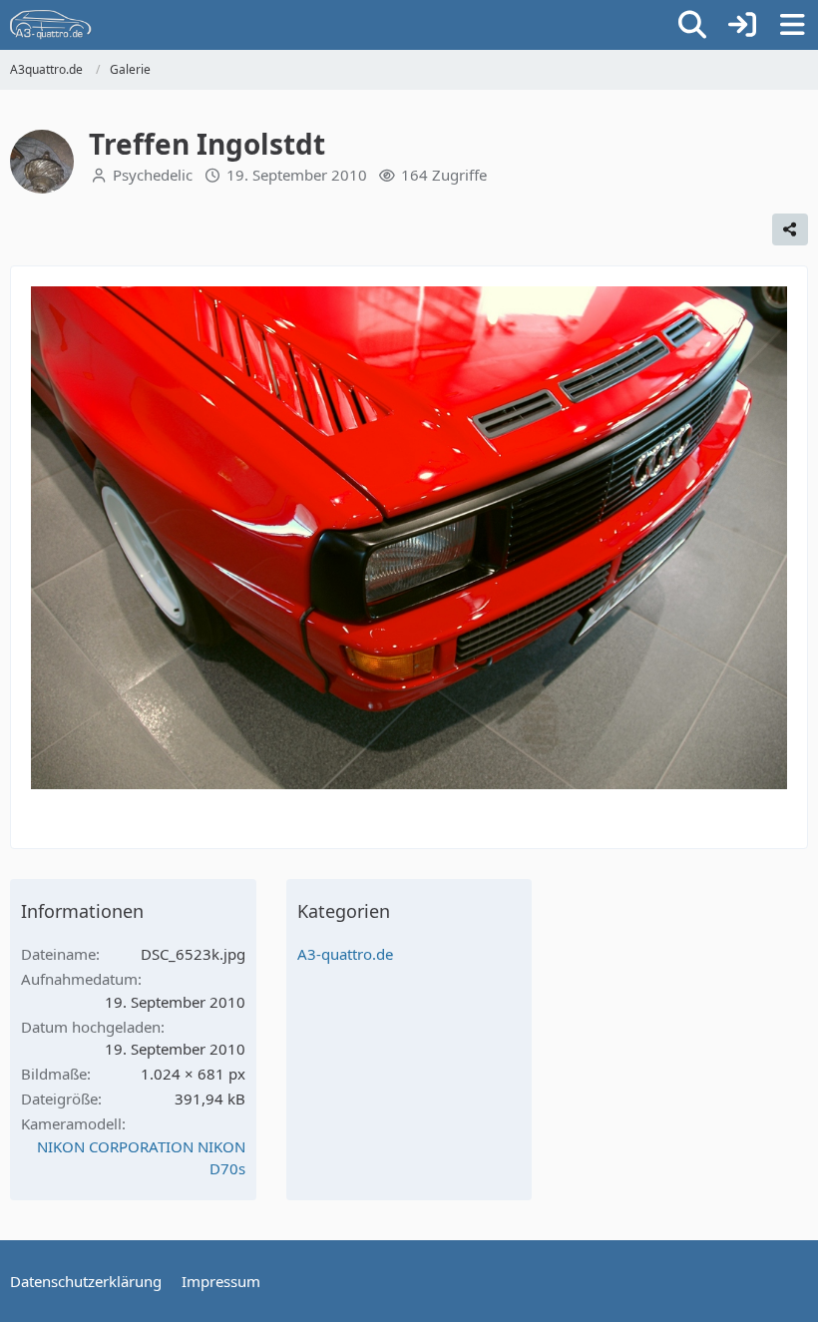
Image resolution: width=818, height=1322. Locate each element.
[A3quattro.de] (51, 25)
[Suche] (692, 25)
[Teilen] (790, 229)
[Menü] (792, 25)
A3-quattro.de (345, 954)
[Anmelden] (742, 25)
